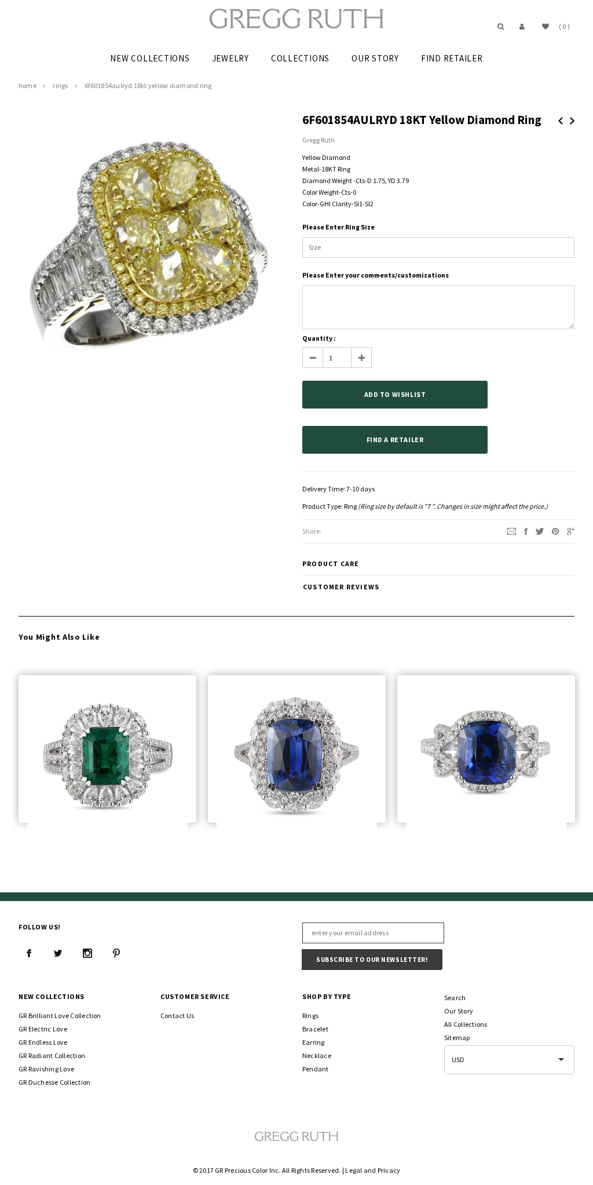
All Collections (466, 1024)
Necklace (316, 1055)
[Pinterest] (555, 530)
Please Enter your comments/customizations (375, 275)
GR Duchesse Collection (54, 1082)
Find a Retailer (395, 439)
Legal (353, 1170)
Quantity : (319, 338)
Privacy (389, 1170)
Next (572, 121)
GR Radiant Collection (52, 1055)
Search (455, 997)
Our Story (458, 1011)
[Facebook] (29, 953)
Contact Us (177, 1015)
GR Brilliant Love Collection (60, 1015)
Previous (560, 121)
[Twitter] (540, 530)
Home (27, 85)
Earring (313, 1042)
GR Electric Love (43, 1028)
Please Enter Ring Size (338, 227)
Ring (350, 506)
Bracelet (315, 1028)
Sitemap (457, 1037)
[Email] (511, 530)
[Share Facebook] (526, 530)
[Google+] (570, 530)
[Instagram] (87, 953)
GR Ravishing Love (46, 1068)
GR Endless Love (43, 1042)
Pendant (315, 1068)
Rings (60, 85)
